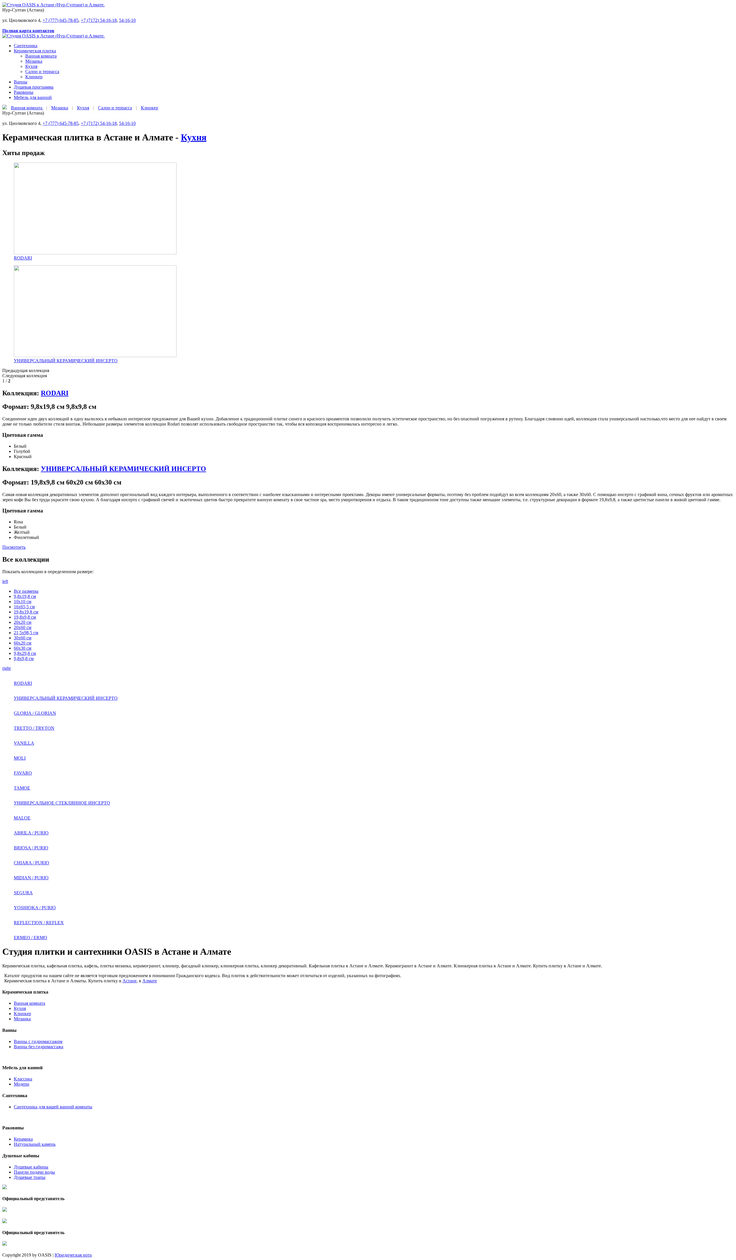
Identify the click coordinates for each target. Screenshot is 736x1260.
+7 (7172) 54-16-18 (99, 20)
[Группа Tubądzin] (4, 1215)
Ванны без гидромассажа (38, 1046)
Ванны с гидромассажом (38, 1041)
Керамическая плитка (35, 50)
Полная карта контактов (28, 30)
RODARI (54, 393)
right (6, 668)
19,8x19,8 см (26, 611)
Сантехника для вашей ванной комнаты (53, 1106)
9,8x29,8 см (25, 653)
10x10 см (22, 601)
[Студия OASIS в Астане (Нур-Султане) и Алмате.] (53, 4)
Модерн (21, 1084)
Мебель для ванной (33, 97)
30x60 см (22, 637)
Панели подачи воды (34, 1172)
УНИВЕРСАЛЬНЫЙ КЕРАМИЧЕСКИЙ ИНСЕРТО (123, 468)
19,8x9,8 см (25, 617)
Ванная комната (41, 56)
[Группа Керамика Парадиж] (4, 1193)
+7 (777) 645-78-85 (60, 20)
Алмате (149, 980)
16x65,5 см (24, 606)
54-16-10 (127, 20)
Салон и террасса (42, 71)
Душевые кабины (31, 1166)
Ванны (20, 81)
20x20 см (22, 622)
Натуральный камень (34, 1144)
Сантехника (25, 45)
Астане (129, 980)
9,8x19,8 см (25, 596)
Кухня (31, 66)
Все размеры (26, 591)
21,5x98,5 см (26, 632)
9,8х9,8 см (24, 658)
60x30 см (22, 648)
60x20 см (22, 643)
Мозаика (33, 61)
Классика (23, 1078)
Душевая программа (33, 87)
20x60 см (22, 627)
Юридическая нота (73, 1255)
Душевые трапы (29, 1177)
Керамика (23, 1139)
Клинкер (34, 76)
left (5, 581)
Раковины (23, 92)
